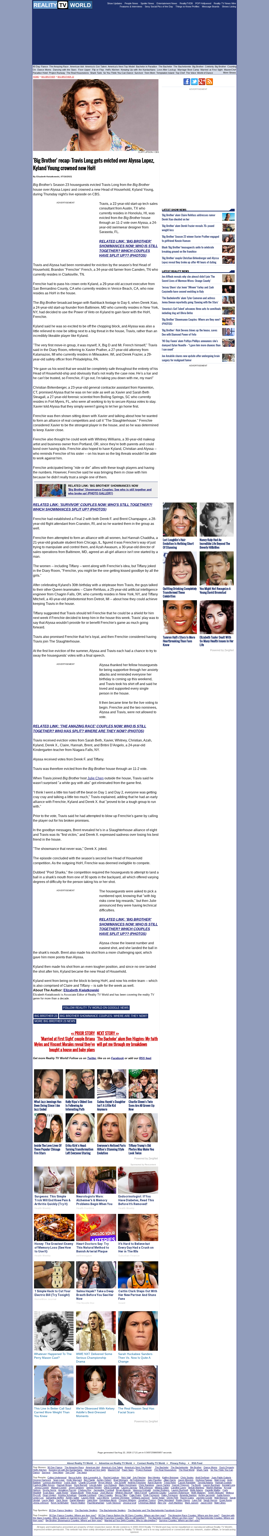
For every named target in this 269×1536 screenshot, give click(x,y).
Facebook (117, 1058)
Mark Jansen (191, 1502)
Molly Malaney (198, 1492)
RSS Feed (197, 1463)
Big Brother (198, 66)
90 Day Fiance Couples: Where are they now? (72, 1515)
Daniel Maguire (77, 1500)
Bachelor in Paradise (146, 66)
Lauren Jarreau (129, 1487)
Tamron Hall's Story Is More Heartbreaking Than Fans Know (179, 641)
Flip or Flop (98, 69)
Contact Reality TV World (151, 1463)
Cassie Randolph (186, 1482)
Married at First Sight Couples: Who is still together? (130, 1520)
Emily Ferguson (151, 1495)
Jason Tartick (163, 1485)
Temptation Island (165, 73)
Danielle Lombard (87, 1495)
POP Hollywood (203, 3)
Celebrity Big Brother (215, 66)
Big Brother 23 (66, 77)
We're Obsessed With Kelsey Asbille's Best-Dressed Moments (95, 1412)
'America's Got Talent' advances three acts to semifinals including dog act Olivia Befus (191, 311)
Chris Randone (146, 1485)
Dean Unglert (49, 1495)
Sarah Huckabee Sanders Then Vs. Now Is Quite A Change (135, 1357)
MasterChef (230, 69)
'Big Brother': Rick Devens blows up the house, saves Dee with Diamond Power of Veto (189, 332)
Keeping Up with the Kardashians (138, 69)
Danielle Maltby (212, 1490)
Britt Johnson (146, 1487)
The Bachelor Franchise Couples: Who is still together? (118, 1518)
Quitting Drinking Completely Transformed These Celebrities (180, 592)
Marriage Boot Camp (188, 69)
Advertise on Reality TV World (115, 1463)
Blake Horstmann (128, 1485)
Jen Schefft (120, 1482)
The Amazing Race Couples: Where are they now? (193, 1515)
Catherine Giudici (157, 1492)
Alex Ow (162, 1502)
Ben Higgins (154, 1477)
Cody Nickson (113, 1502)
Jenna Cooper (41, 1487)
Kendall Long (228, 1485)
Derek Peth (172, 1497)
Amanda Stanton (188, 1495)
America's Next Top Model (121, 66)
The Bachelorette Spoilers (112, 1510)
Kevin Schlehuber (60, 1502)
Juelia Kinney (223, 1495)
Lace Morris (103, 1497)
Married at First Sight (211, 69)
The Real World (186, 1470)
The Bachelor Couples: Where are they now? (171, 1518)
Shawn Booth (77, 1492)
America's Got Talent (96, 66)
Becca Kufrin (75, 1477)
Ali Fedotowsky (137, 1480)
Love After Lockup (166, 69)
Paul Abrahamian (95, 1502)
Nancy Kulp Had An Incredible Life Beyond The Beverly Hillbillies (215, 543)
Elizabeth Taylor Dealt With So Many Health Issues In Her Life (216, 641)
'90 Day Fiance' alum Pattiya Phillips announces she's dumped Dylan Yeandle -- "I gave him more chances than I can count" (191, 345)
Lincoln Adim (95, 1485)
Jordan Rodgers (161, 1490)
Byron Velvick (105, 1482)
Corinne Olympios (120, 1497)
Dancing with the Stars (65, 69)
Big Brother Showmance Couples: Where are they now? (74, 1520)
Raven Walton (78, 1502)
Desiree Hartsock (42, 1480)
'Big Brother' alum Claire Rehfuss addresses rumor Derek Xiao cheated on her (188, 217)
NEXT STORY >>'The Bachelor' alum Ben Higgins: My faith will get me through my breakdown (127, 1039)
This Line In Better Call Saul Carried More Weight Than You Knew (52, 1412)
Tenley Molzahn (216, 1492)
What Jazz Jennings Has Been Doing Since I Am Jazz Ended (47, 1105)
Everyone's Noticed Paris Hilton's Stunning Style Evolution (111, 1149)
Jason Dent (206, 1502)
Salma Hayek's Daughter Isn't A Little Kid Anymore (111, 1105)
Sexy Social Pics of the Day (159, 6)
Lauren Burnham (211, 1485)
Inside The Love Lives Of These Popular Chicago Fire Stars (47, 1149)
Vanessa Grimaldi (142, 1490)
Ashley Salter (72, 1497)
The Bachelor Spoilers (86, 1510)
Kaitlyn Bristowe (170, 1477)
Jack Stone (62, 1500)
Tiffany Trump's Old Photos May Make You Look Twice (141, 1149)
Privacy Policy (178, 1463)
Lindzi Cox (38, 1497)
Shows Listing (229, 6)
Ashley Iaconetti (206, 1495)
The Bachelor (165, 66)
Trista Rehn (170, 1482)
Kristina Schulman (67, 1495)
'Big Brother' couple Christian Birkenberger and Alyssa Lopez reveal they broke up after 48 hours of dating (190, 260)
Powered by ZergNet (146, 1158)
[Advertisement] (134, 1435)
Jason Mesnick (186, 1480)
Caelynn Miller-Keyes (44, 1485)
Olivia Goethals (111, 1487)
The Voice (191, 73)
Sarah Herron (210, 1500)
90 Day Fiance (40, 66)
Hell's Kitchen (112, 69)
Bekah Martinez (196, 1487)
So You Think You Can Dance (118, 73)
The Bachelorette (182, 66)
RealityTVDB (186, 3)
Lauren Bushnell (179, 1490)
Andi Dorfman (202, 1477)
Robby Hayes (183, 1500)
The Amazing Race (59, 66)
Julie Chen (95, 778)
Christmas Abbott (147, 1502)
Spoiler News (147, 3)
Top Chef (180, 73)
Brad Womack (120, 1480)
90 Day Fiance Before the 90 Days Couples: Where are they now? (132, 1515)
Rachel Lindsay (111, 1477)
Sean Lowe (59, 1480)
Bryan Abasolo (123, 1490)
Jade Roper (62, 1492)
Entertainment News (167, 3)
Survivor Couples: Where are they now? (179, 1520)
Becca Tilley (121, 1495)
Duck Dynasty (226, 1467)
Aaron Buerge (155, 1482)
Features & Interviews (131, 6)
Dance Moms (44, 69)
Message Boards (210, 6)
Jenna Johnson (41, 1502)
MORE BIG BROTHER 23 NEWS (54, 1021)
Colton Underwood (56, 1477)
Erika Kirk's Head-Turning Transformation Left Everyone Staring (79, 1149)
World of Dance (205, 73)
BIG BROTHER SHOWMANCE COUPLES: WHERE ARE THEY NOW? (103, 1015)
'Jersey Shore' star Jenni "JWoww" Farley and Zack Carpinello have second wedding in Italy (188, 289)
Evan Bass (48, 1492)
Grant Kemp (225, 1500)
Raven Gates (187, 1497)
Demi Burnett (80, 1485)
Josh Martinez (175, 1502)
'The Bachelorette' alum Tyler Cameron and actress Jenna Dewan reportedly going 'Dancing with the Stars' (190, 300)
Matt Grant (219, 1480)
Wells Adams (196, 1490)
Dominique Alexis (108, 1500)
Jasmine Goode (204, 1497)
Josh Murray (106, 1492)
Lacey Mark (48, 1500)
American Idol (77, 66)
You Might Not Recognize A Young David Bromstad (215, 590)
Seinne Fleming (94, 1487)
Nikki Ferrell (140, 1492)
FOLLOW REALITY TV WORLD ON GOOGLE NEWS (96, 1007)
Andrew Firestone (137, 1482)
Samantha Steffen (55, 1497)
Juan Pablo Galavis (221, 1477)
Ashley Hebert (104, 1480)
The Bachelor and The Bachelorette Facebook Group (155, 1510)
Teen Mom (149, 73)
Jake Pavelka (154, 1480)
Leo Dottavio (110, 1485)
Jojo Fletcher (139, 1477)
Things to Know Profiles (187, 6)
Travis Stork (70, 1482)
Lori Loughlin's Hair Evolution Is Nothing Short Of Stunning (178, 543)
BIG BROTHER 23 (45, 1015)
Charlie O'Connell (87, 1482)
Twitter (91, 1058)
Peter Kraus (92, 1492)
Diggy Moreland (166, 1500)
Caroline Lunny (178, 1487)
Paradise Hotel (40, 73)
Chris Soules (187, 1477)
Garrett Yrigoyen (180, 1485)
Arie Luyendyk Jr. (92, 1477)
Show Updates (114, 3)
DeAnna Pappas (204, 1480)
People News (131, 3)
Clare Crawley (105, 1495)
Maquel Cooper (59, 1487)
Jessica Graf (129, 1502)
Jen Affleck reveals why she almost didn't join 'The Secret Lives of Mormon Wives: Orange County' (188, 278)
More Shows (229, 72)
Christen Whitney (127, 1500)
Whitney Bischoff (123, 1492)
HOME (36, 77)
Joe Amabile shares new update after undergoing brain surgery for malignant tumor (191, 358)
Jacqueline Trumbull (104, 1490)
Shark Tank (96, 73)
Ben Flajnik (89, 1480)
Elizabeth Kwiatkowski (81, 990)
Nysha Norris (49, 1490)
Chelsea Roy (84, 1490)
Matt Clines (220, 1502)
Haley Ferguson (169, 1495)
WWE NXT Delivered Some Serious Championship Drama (94, 1357)
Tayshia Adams (205, 1482)
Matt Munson (221, 1497)
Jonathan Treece (147, 1500)
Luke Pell (196, 1500)
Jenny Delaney (76, 1487)
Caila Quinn (135, 1495)
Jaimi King (92, 1500)
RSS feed (145, 1058)
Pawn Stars (128, 1470)
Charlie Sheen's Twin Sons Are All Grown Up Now (141, 1105)
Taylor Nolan (158, 1497)
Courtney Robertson (178, 1492)
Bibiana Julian (162, 1487)
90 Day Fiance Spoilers (61, 1510)
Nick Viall (126, 1477)
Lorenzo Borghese (52, 1482)
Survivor (138, 73)
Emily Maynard (74, 1480)
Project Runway (57, 73)
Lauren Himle (88, 1497)
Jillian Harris (170, 1480)
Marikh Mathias (214, 1487)
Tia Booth (196, 1485)
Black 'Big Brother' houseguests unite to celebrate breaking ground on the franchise (188, 249)
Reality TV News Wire (225, 3)
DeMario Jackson (141, 1497)
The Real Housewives (77, 73)
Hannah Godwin (223, 1482)
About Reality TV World (80, 1463)
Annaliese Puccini (67, 1490)
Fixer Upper (84, 69)
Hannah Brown (64, 1485)
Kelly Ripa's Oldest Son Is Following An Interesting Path (79, 1105)
